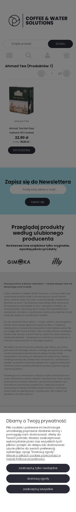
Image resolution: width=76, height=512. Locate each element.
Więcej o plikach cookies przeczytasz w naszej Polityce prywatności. (33, 457)
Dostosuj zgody (38, 478)
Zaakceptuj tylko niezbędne (38, 468)
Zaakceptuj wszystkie (38, 489)
